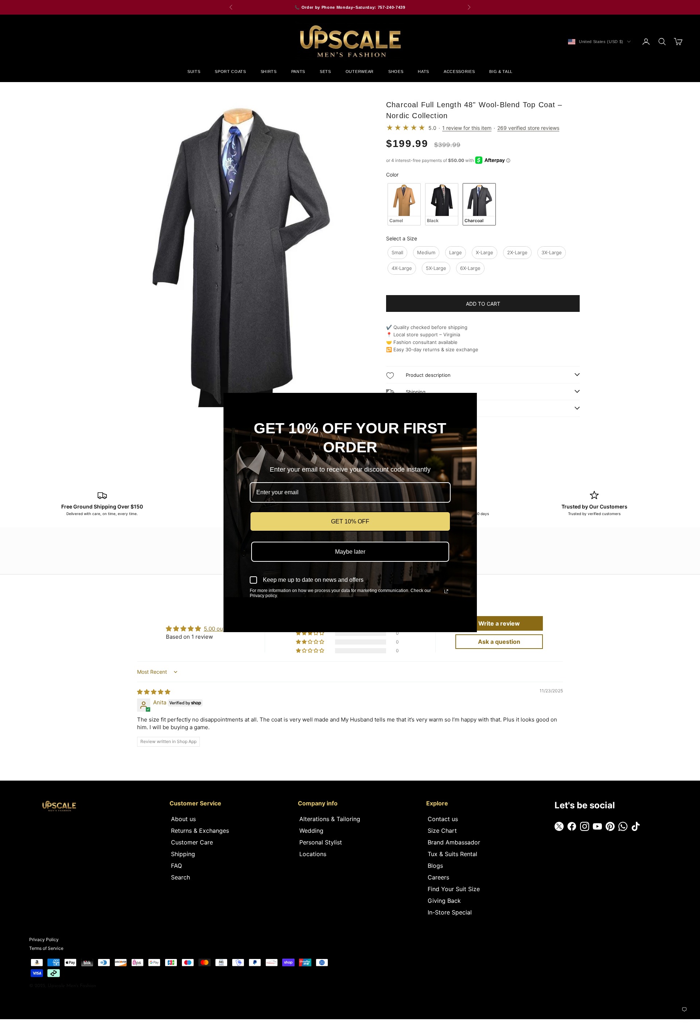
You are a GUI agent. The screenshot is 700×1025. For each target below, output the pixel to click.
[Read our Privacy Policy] (446, 591)
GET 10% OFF (350, 521)
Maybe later (350, 552)
